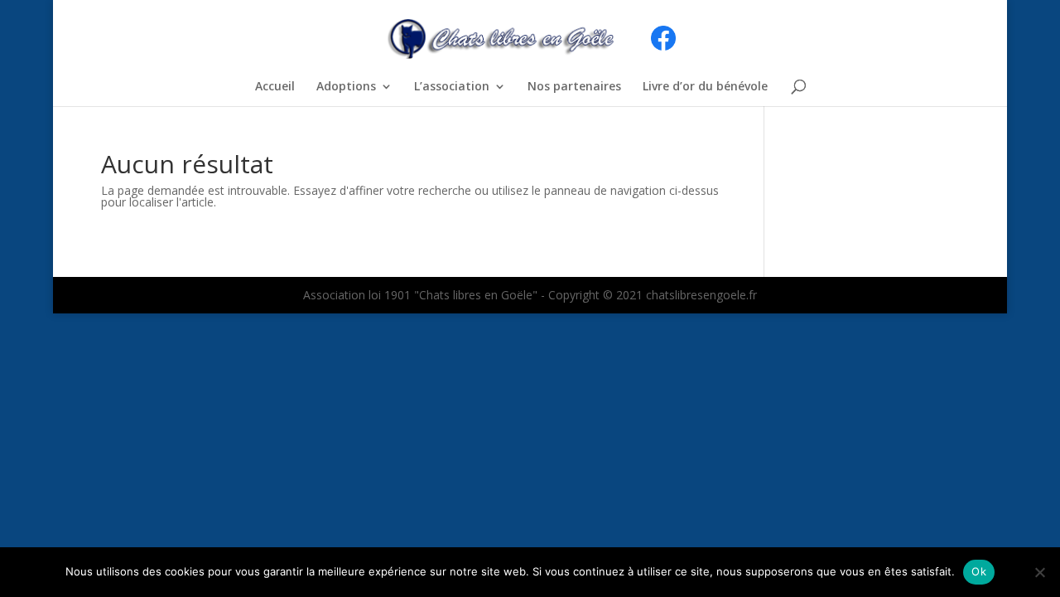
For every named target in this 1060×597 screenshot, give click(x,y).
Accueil (275, 87)
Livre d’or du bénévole (705, 87)
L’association (451, 87)
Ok (978, 571)
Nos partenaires (574, 87)
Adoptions (346, 87)
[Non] (1039, 572)
